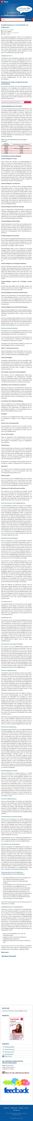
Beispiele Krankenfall (9, 956)
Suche (26, 1108)
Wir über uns (16, 1110)
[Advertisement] (16, 979)
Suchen (29, 19)
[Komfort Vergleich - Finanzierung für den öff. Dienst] (16, 1028)
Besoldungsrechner (9, 1052)
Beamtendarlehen (9, 1054)
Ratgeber (10, 31)
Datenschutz (14, 1108)
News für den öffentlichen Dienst (17, 1073)
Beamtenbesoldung (9, 1049)
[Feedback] (16, 1086)
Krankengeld (11, 91)
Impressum (6, 1108)
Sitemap (21, 1108)
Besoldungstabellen (9, 1047)
